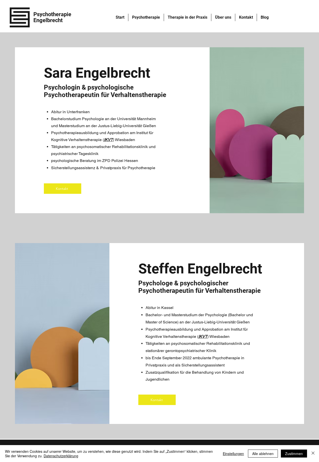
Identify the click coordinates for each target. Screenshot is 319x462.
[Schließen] (313, 453)
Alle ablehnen (263, 453)
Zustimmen (294, 453)
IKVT (108, 139)
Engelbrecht (48, 20)
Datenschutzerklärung (61, 455)
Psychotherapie (52, 14)
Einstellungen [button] (233, 453)
